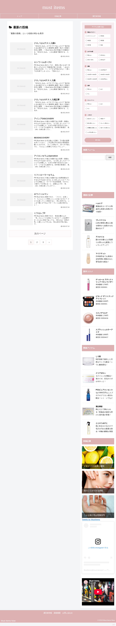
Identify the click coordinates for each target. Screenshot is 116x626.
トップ (19, 16)
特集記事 (58, 16)
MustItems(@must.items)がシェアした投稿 (99, 570)
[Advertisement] (98, 176)
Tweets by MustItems (91, 520)
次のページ (40, 233)
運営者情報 (96, 16)
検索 (110, 157)
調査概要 (57, 613)
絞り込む (97, 140)
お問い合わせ (67, 613)
